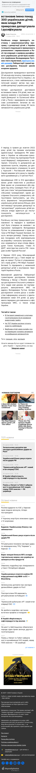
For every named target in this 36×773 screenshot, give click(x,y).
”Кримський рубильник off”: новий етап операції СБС (18, 602)
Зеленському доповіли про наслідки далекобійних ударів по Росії (16, 585)
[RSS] (22, 763)
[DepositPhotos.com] (10, 769)
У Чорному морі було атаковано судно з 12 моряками (17, 519)
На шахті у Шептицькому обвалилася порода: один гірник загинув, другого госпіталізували (17, 628)
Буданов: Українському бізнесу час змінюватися (16, 527)
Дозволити (29, 10)
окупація (21, 339)
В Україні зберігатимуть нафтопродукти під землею (13, 619)
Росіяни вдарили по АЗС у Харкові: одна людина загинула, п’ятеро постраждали (16, 509)
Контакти (4, 736)
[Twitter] (7, 763)
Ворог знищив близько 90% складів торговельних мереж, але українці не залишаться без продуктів (17, 556)
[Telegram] (11, 763)
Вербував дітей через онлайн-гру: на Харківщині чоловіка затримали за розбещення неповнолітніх (19, 331)
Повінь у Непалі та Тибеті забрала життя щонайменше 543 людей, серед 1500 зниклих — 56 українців (17, 639)
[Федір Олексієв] (3, 36)
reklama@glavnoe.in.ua (12, 755)
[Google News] (18, 763)
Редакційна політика (8, 739)
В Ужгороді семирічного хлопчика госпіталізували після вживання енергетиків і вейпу (19, 317)
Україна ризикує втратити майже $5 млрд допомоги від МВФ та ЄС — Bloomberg (17, 575)
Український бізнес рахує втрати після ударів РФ (18, 535)
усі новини (29, 647)
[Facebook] (3, 763)
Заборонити (20, 10)
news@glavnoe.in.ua (11, 749)
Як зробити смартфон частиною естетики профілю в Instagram (14, 610)
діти (15, 339)
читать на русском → (28, 34)
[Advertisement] (18, 128)
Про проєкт (5, 733)
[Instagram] (14, 763)
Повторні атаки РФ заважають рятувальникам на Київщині (14, 593)
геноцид (9, 339)
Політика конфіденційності (9, 742)
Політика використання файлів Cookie (13, 745)
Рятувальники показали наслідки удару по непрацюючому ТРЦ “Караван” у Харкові (18, 545)
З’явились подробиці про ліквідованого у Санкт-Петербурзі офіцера (17, 566)
